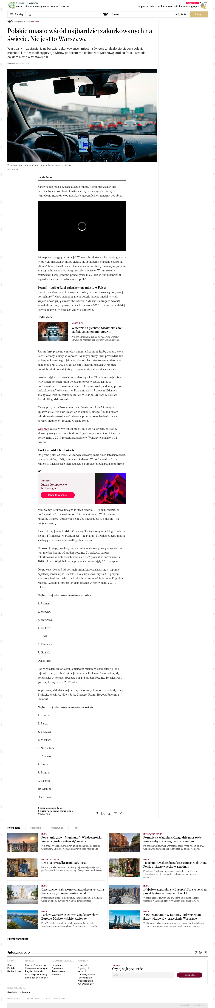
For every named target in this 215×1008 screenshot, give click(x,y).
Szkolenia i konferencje (19, 992)
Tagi (75, 827)
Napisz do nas (14, 971)
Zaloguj (198, 14)
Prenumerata (58, 971)
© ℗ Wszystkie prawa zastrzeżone (55, 811)
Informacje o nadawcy (36, 974)
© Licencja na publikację (50, 808)
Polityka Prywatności (35, 965)
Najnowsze (57, 827)
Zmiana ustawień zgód (36, 968)
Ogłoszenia (57, 968)
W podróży (28, 22)
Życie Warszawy (86, 984)
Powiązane (13, 827)
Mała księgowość (86, 974)
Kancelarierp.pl (85, 977)
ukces (115, 14)
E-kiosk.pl (82, 965)
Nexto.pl (82, 971)
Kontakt (11, 968)
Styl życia (18, 22)
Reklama (56, 965)
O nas (10, 965)
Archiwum (57, 974)
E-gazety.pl (83, 968)
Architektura (77, 323)
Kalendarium (33, 999)
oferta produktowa (55, 999)
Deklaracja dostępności (36, 977)
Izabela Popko (45, 177)
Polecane (35, 827)
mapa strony (13, 999)
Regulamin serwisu (34, 971)
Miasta (38, 22)
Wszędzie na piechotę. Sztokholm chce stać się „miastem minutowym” (97, 330)
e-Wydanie (180, 14)
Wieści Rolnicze (85, 981)
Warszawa (43, 429)
